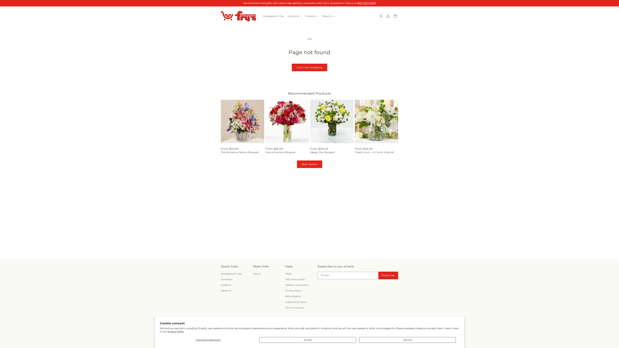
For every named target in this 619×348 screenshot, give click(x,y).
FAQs (288, 273)
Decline (407, 339)
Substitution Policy (296, 301)
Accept (308, 339)
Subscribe (388, 275)
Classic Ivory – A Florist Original (374, 152)
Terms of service (294, 307)
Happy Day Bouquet (322, 152)
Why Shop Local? (295, 279)
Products (226, 285)
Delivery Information (297, 285)
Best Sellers (309, 164)
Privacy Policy (175, 331)
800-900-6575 (367, 3)
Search (257, 273)
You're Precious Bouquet (280, 152)
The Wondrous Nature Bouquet (240, 152)
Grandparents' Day (231, 273)
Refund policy (293, 296)
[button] (295, 16)
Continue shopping (309, 67)
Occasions (226, 279)
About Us (226, 290)
